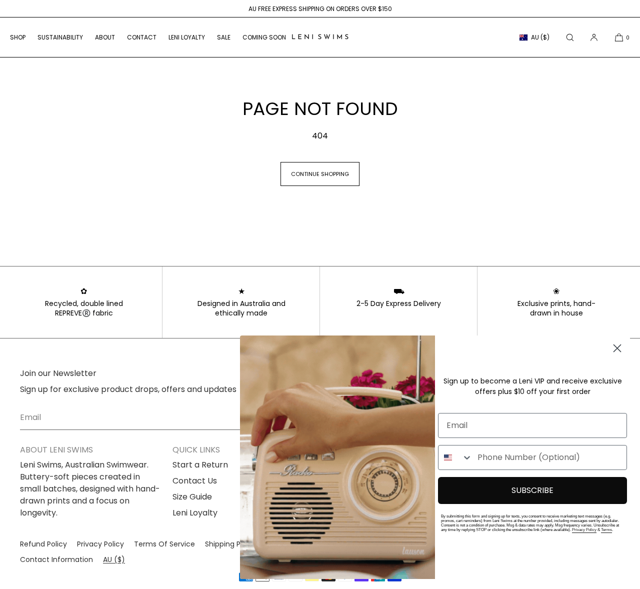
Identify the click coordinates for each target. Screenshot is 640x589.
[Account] (594, 37)
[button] (570, 37)
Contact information (56, 559)
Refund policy (43, 544)
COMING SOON (264, 37)
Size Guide (192, 496)
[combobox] (455, 458)
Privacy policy (100, 544)
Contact (141, 37)
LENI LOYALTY (186, 37)
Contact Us (194, 480)
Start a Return (200, 464)
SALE (223, 37)
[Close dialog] (617, 348)
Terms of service (164, 544)
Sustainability (60, 37)
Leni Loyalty (195, 512)
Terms (606, 530)
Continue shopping (320, 174)
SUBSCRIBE (533, 490)
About (105, 37)
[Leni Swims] (320, 37)
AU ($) (540, 37)
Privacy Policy (584, 530)
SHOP (18, 37)
